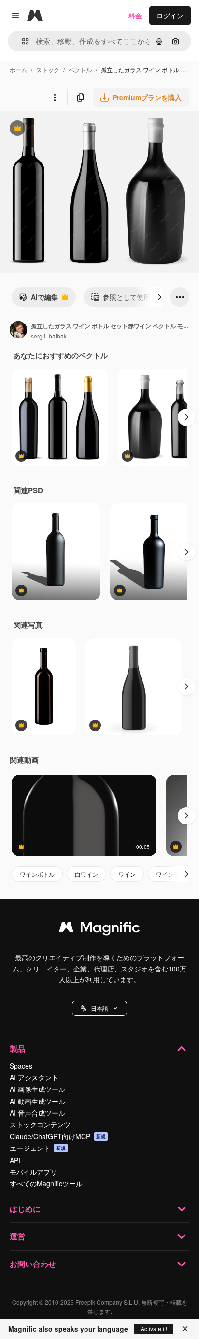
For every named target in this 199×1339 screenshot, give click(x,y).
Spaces (21, 1066)
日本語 (99, 1008)
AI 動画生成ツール (37, 1101)
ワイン (127, 874)
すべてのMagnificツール (46, 1183)
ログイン (170, 15)
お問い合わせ (33, 1263)
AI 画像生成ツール (37, 1089)
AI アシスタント (34, 1077)
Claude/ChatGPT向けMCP (58, 1136)
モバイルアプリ (33, 1172)
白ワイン (86, 874)
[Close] (185, 1329)
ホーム (18, 69)
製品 (17, 1048)
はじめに (25, 1208)
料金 (135, 15)
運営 (17, 1236)
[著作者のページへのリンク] (18, 330)
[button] (99, 1008)
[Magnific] (99, 929)
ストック (47, 69)
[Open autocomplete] (21, 41)
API (15, 1160)
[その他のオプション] (54, 97)
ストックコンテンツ (40, 1124)
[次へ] (159, 297)
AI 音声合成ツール (37, 1113)
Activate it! (154, 1328)
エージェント (38, 1148)
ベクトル (80, 69)
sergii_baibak (49, 336)
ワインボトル (37, 874)
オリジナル (66, 129)
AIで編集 (38, 299)
